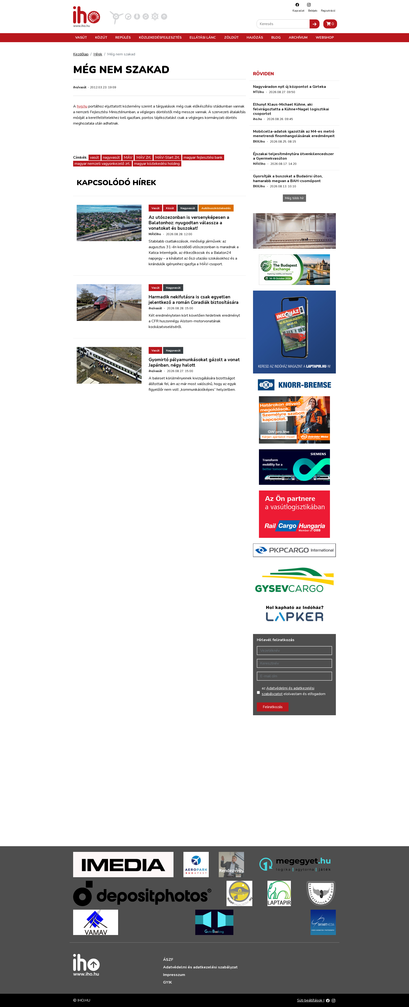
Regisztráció (328, 11)
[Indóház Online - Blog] (137, 16)
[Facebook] (296, 4)
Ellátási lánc (203, 37)
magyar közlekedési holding (157, 163)
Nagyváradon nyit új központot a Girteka (289, 86)
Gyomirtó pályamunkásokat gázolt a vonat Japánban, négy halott (194, 362)
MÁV (128, 157)
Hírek (97, 54)
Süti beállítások (310, 1000)
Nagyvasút (187, 208)
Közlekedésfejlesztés (160, 37)
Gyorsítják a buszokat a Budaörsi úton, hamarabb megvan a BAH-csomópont (288, 178)
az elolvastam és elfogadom (293, 691)
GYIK (167, 982)
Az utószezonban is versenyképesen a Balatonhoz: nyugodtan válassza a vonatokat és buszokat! (189, 222)
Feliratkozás (273, 707)
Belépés (312, 11)
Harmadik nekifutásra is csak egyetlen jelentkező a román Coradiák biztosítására (194, 300)
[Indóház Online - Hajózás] (155, 16)
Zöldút (231, 37)
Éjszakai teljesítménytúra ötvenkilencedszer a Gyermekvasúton (293, 156)
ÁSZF (168, 959)
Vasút (81, 37)
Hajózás (255, 37)
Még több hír (294, 198)
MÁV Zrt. (143, 157)
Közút (101, 37)
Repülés (123, 37)
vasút (94, 157)
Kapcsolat (298, 11)
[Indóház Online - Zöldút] (145, 16)
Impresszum (174, 974)
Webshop (325, 37)
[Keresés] (315, 23)
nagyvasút (111, 157)
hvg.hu (82, 106)
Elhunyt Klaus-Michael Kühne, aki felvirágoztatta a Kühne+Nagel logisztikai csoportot (291, 109)
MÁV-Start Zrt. (167, 157)
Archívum (298, 37)
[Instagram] (307, 4)
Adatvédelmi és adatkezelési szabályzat (200, 967)
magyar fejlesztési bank (203, 157)
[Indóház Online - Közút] (128, 16)
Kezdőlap (81, 54)
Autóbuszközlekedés (216, 208)
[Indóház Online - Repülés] (117, 16)
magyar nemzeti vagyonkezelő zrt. (102, 163)
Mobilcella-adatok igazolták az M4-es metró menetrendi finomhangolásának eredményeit (294, 134)
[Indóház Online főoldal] (164, 16)
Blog (276, 37)
